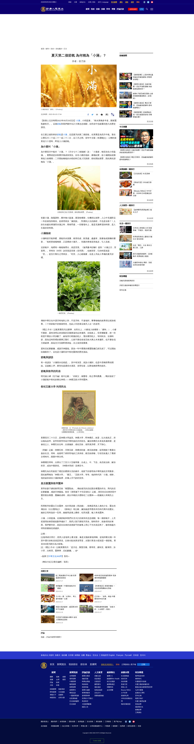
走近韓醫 (110, 690)
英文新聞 (114, 2)
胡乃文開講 (111, 681)
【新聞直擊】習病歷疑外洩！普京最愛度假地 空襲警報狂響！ (142, 114)
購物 (138, 2)
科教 (57, 685)
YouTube (152, 2)
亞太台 (95, 655)
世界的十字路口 (87, 698)
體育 (64, 679)
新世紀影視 (131, 726)
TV (142, 9)
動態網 (115, 726)
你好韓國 (124, 681)
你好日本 (124, 679)
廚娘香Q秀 (125, 695)
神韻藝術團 (55, 726)
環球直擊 (72, 679)
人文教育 (98, 672)
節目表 (83, 664)
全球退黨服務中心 (96, 726)
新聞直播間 (133, 9)
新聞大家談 (86, 676)
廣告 (121, 2)
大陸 (51, 685)
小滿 (78, 120)
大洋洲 (70, 655)
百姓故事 (138, 704)
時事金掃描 (86, 681)
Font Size (106, 114)
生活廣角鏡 (125, 676)
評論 (51, 682)
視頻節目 (73, 664)
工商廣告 (138, 712)
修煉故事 (138, 710)
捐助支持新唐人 (107, 664)
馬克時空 (85, 701)
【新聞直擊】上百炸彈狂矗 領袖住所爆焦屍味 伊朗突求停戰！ (143, 77)
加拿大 (57, 655)
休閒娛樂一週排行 (126, 169)
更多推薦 (150, 164)
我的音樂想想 (125, 704)
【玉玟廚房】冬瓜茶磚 (141, 174)
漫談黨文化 (139, 707)
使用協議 (81, 721)
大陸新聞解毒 (86, 704)
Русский (128, 655)
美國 (51, 679)
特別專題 (123, 276)
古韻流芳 (97, 681)
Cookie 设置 (97, 741)
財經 (57, 682)
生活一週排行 (125, 223)
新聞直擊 (72, 687)
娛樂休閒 (125, 672)
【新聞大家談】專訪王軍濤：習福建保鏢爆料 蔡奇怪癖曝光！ (142, 105)
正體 (89, 2)
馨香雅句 (97, 684)
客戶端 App (118, 721)
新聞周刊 (72, 690)
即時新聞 (53, 692)
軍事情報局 (86, 693)
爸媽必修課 (98, 690)
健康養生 (111, 672)
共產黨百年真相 (140, 681)
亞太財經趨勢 (74, 701)
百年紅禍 (122, 290)
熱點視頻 (61, 689)
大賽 (75, 2)
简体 (93, 2)
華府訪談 (72, 693)
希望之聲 (84, 726)
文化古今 (97, 693)
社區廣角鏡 (73, 698)
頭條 (98, 9)
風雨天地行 (139, 698)
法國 (83, 655)
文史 (52, 49)
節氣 (59, 124)
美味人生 (124, 687)
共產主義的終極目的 (142, 684)
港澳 (57, 677)
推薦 (103, 9)
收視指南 (63, 721)
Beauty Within (126, 690)
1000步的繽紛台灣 (126, 699)
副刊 (47, 49)
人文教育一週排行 (126, 205)
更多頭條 (150, 121)
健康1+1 (110, 676)
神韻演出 (53, 697)
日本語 (136, 655)
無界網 (122, 726)
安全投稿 (90, 721)
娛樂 (64, 677)
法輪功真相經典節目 (127, 281)
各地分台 (82, 2)
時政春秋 (85, 684)
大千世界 (124, 693)
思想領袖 (85, 687)
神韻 (69, 2)
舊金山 (88, 655)
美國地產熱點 (99, 695)
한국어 (143, 655)
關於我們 (54, 721)
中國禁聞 (72, 681)
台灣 (57, 679)
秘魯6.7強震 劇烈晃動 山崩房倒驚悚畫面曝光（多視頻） (143, 96)
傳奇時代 (138, 679)
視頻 (93, 9)
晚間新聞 (72, 684)
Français (119, 655)
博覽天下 (53, 695)
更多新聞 (150, 200)
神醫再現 (110, 687)
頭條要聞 (53, 689)
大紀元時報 (65, 726)
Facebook (144, 2)
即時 (108, 9)
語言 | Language (103, 2)
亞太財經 (72, 704)
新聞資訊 (61, 664)
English (112, 655)
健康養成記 (111, 684)
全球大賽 (61, 697)
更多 (139, 726)
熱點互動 (85, 679)
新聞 (87, 9)
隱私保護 (72, 721)
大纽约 (51, 655)
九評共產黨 (139, 690)
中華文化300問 (55, 556)
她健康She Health (113, 679)
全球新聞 (72, 676)
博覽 (113, 9)
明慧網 (107, 726)
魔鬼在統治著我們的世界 (143, 687)
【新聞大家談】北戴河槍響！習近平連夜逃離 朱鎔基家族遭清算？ (142, 86)
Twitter (148, 2)
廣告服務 (99, 721)
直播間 (93, 664)
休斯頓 (77, 655)
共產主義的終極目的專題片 (129, 285)
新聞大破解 (86, 690)
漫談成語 (97, 687)
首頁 (42, 49)
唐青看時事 (86, 695)
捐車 (132, 2)
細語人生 (85, 707)
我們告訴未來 (140, 676)
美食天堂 (124, 684)
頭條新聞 (123, 56)
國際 (51, 677)
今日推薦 (123, 127)
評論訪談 (120, 9)
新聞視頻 (73, 672)
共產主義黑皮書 (140, 701)
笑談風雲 (97, 679)
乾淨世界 (75, 726)
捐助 (126, 2)
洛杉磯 (64, 655)
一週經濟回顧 (74, 695)
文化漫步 (59, 49)
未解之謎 (97, 676)
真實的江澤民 (140, 693)
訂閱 (143, 664)
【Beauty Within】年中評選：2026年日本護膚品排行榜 (142, 193)
